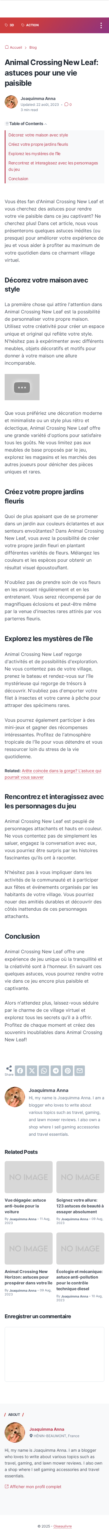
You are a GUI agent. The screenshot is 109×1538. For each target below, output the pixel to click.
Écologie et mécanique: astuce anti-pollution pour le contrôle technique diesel (79, 1280)
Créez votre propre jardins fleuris (38, 144)
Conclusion (18, 178)
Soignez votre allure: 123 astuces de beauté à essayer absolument (80, 1206)
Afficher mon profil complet (35, 1486)
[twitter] (32, 1070)
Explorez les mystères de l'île (34, 153)
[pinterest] (67, 1070)
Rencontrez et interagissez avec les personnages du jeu (53, 166)
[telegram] (56, 1070)
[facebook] (20, 1070)
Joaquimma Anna (46, 1429)
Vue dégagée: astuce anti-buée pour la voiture (25, 1206)
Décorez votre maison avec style (38, 134)
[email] (79, 1070)
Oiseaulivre (62, 1526)
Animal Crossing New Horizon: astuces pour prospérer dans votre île (28, 1277)
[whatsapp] (44, 1070)
